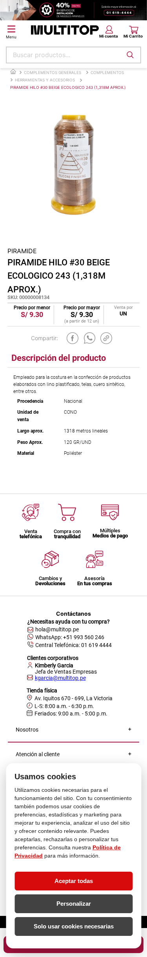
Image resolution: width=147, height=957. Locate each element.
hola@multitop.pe (57, 629)
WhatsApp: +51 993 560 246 (69, 637)
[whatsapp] (90, 338)
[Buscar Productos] (130, 55)
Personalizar (73, 903)
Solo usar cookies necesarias (74, 926)
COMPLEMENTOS (107, 72)
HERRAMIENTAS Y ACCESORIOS (45, 79)
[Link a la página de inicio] (13, 72)
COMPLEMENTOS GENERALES (52, 72)
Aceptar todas (73, 881)
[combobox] (73, 55)
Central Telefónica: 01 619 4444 (73, 645)
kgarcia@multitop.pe (60, 678)
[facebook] (72, 338)
